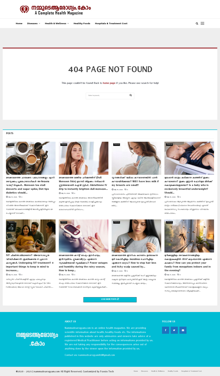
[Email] (183, 330)
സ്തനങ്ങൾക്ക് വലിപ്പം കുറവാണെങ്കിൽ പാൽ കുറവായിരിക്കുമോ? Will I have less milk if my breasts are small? (135, 182)
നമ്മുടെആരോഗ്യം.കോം (37, 340)
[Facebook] (165, 330)
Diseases (32, 23)
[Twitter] (174, 330)
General (11, 144)
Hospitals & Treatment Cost (111, 23)
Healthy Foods (82, 23)
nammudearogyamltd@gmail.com (96, 356)
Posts (9, 134)
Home (19, 23)
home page (109, 84)
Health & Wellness (55, 23)
